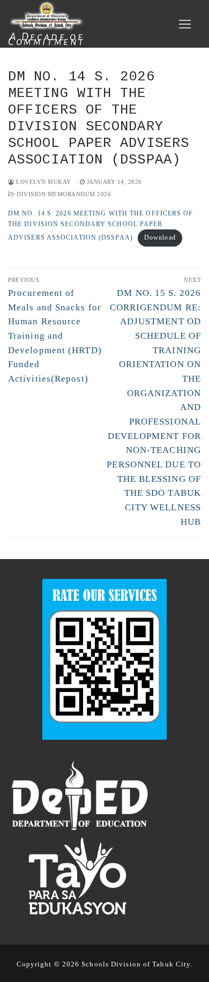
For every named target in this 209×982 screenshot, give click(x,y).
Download (160, 237)
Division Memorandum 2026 (63, 194)
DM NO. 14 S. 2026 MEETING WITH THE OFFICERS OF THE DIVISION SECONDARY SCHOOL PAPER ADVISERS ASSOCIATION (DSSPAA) (100, 225)
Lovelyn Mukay (42, 181)
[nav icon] (184, 23)
